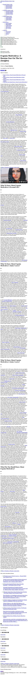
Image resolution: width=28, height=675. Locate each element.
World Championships (7, 542)
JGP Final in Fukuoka (17, 311)
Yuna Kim (25, 220)
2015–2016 (5, 138)
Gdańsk (14, 310)
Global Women (9, 17)
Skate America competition (18, 375)
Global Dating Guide (7, 16)
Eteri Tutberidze (19, 114)
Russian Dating (9, 8)
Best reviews (5, 22)
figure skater (12, 491)
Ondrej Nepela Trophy (20, 372)
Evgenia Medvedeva (5, 91)
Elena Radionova (17, 346)
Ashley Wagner (22, 402)
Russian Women (9, 5)
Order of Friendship (13, 534)
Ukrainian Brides (9, 12)
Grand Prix (3, 375)
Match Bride (8, 24)
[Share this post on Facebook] (1, 70)
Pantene (19, 524)
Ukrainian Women (9, 11)
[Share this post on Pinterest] (3, 70)
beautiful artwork (19, 229)
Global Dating (9, 19)
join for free (3, 634)
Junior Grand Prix (5, 342)
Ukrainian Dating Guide (8, 10)
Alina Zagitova (8, 526)
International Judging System (8, 538)
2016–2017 (12, 138)
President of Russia (12, 535)
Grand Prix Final (4, 382)
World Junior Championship (20, 328)
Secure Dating (9, 23)
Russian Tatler (3, 506)
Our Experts (8, 31)
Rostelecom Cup (7, 380)
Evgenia (2, 205)
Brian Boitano (23, 160)
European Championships (20, 390)
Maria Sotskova (13, 305)
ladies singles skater (18, 146)
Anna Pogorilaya (21, 393)
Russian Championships (7, 301)
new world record (21, 352)
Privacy (7, 33)
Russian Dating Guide (7, 4)
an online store (9, 228)
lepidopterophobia (7, 220)
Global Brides (8, 18)
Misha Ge (14, 522)
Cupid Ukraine (9, 25)
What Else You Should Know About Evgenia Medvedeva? (15, 82)
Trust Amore (8, 26)
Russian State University (12, 233)
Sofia (2, 329)
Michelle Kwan (13, 130)
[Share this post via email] (4, 70)
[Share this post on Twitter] (2, 70)
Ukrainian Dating (9, 13)
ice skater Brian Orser (21, 149)
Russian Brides (9, 6)
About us (5, 30)
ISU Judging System (5, 141)
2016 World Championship (12, 397)
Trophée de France (8, 420)
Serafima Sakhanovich (19, 315)
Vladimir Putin (4, 535)
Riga (1, 310)
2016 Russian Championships (18, 388)
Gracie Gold (11, 378)
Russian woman (23, 131)
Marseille (8, 426)
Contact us (8, 32)
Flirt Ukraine (8, 28)
